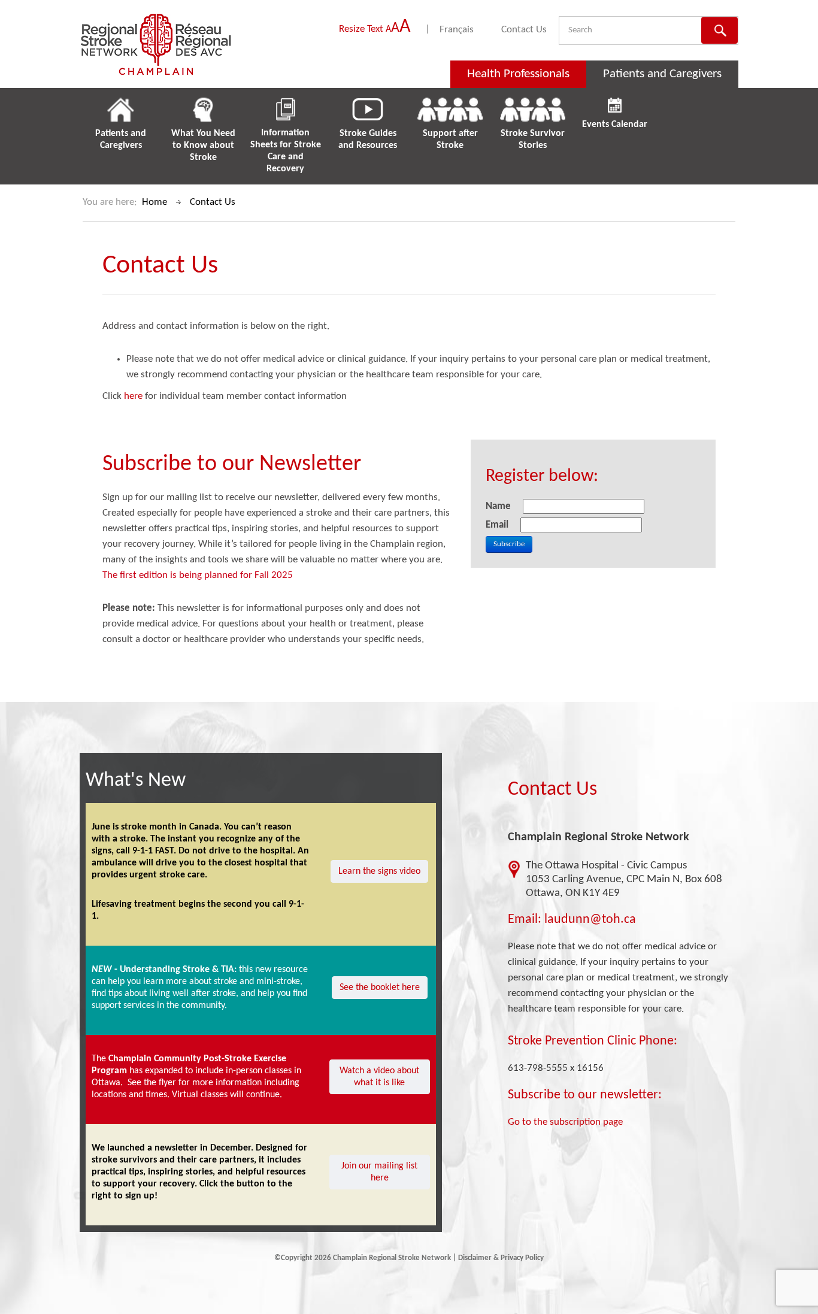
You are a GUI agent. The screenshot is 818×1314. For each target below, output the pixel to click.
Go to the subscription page (565, 1122)
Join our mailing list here (379, 1172)
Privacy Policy (522, 1258)
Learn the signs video (379, 871)
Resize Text (375, 29)
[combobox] (619, 30)
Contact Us (524, 30)
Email (523, 920)
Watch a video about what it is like (379, 1077)
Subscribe (509, 544)
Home (154, 202)
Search (719, 30)
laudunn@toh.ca (590, 920)
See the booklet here (380, 987)
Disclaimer (475, 1258)
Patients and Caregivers (662, 74)
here (133, 396)
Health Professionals (518, 74)
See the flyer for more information (195, 1083)
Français (457, 30)
